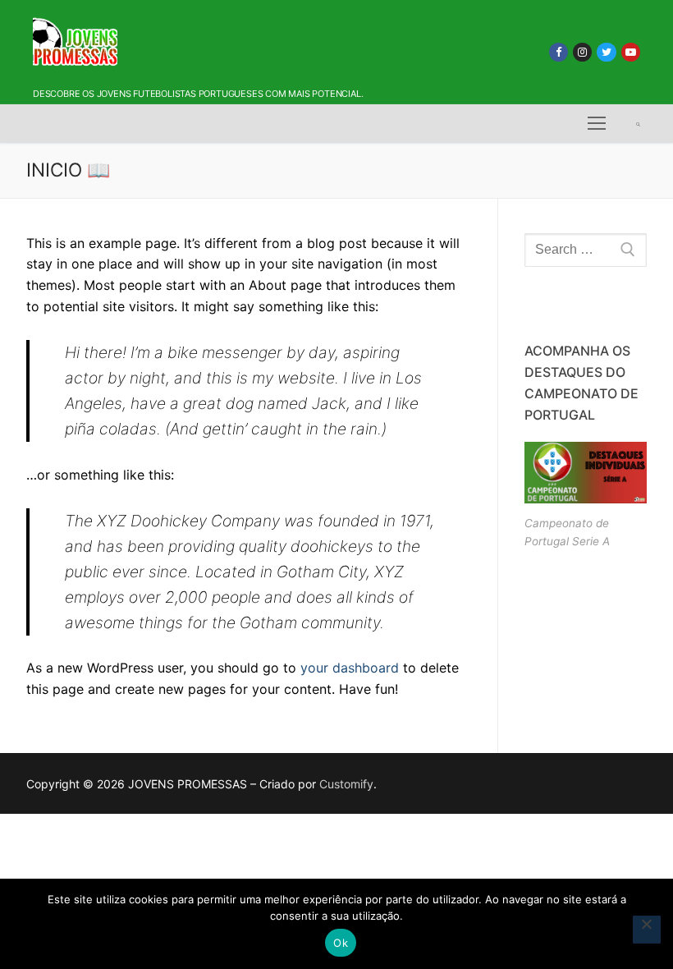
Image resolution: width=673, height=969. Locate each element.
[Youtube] (630, 52)
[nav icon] (596, 124)
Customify (346, 784)
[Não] (647, 930)
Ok (340, 942)
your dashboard (349, 667)
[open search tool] (638, 124)
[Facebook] (558, 52)
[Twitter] (606, 52)
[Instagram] (582, 52)
